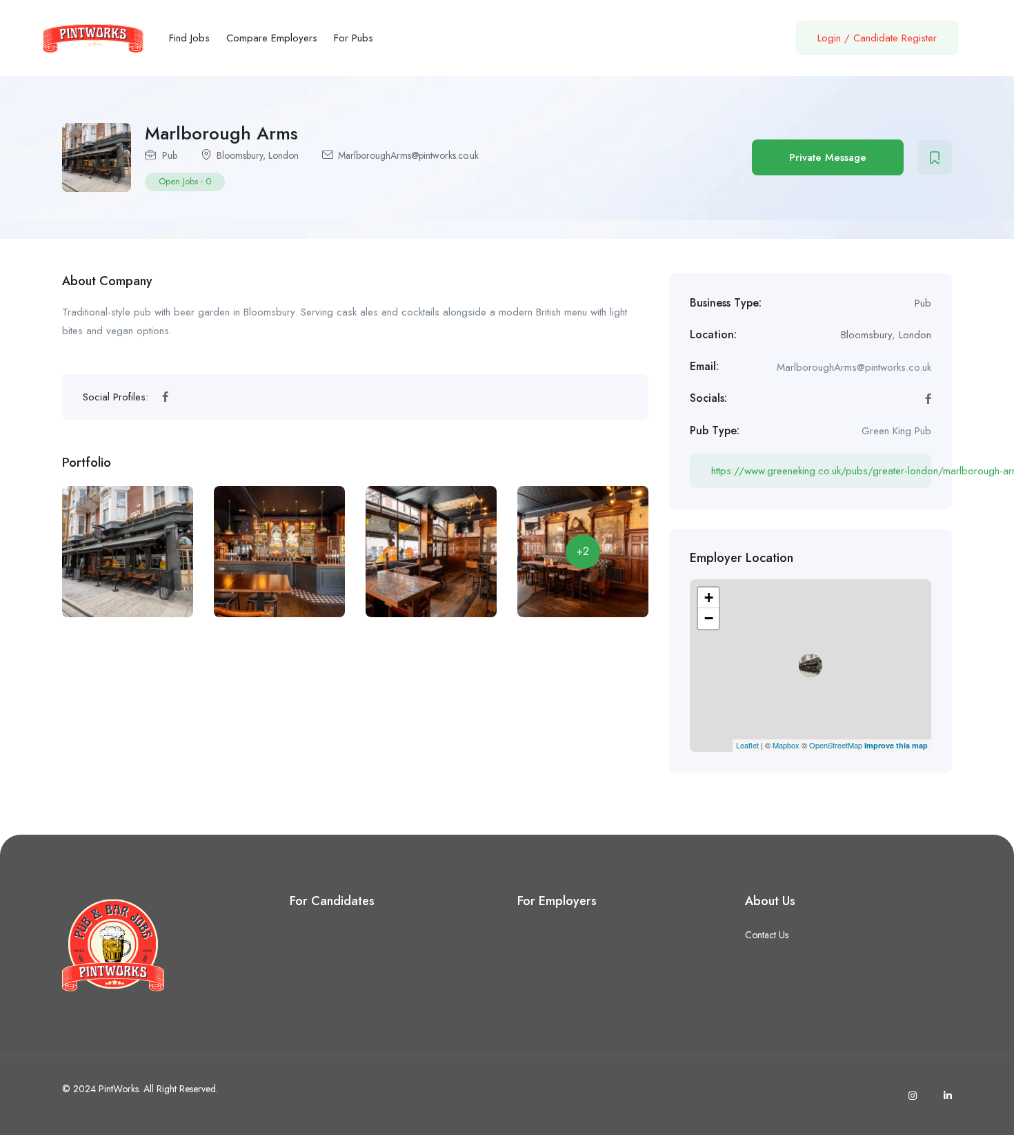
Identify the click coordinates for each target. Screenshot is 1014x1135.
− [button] (708, 618)
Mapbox (786, 744)
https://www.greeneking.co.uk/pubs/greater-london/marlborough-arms (821, 470)
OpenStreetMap (835, 744)
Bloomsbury (240, 155)
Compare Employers (271, 38)
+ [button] (708, 597)
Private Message (827, 157)
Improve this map (896, 745)
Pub (169, 155)
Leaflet (747, 744)
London (283, 155)
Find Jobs (189, 38)
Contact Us (766, 935)
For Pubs (353, 38)
